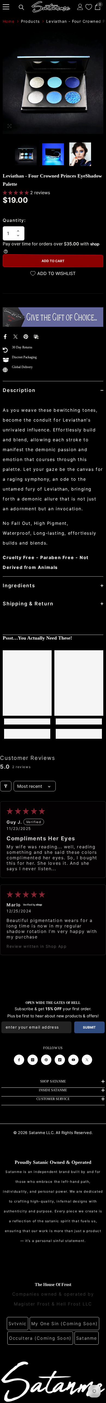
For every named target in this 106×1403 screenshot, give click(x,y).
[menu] (6, 7)
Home (9, 21)
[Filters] (5, 786)
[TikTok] (60, 1060)
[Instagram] (32, 1060)
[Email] (36, 336)
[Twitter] (15, 336)
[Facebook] (5, 336)
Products (30, 21)
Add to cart (53, 261)
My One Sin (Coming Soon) (64, 1323)
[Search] (21, 7)
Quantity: (14, 220)
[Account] (80, 7)
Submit (89, 1027)
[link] (27, 721)
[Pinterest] (25, 336)
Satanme (86, 1338)
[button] (16, 192)
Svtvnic (17, 1323)
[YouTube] (73, 1060)
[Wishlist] (89, 7)
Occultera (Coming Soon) (40, 1338)
